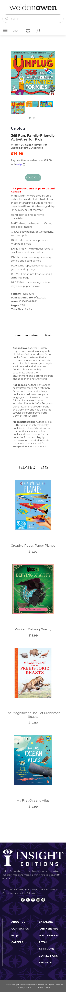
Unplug (18, 128)
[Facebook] (23, 900)
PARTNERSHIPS (48, 928)
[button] (30, 118)
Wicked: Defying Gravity (33, 629)
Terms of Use (43, 987)
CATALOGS (46, 921)
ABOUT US (18, 921)
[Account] (38, 30)
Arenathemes (37, 984)
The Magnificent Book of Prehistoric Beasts (33, 715)
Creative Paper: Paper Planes (33, 545)
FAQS (15, 935)
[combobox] (33, 19)
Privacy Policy (24, 987)
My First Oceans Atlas (33, 800)
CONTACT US (20, 928)
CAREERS (17, 942)
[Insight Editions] (33, 7)
